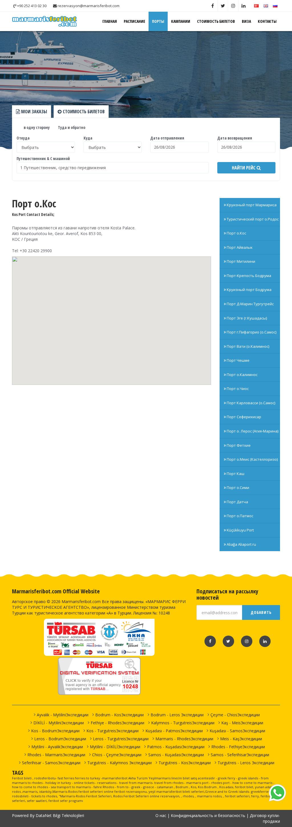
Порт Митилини (240, 261)
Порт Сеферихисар (243, 416)
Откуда (23, 138)
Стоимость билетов (216, 21)
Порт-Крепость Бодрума (248, 275)
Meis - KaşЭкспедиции (241, 738)
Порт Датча (237, 501)
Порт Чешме (238, 360)
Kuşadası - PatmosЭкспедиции (174, 730)
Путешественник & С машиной (43, 158)
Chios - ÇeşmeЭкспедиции (116, 754)
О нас (160, 815)
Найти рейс (244, 168)
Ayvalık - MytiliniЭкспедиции (62, 714)
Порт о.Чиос (237, 388)
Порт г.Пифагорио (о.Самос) (251, 332)
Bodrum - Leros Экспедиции (177, 714)
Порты (158, 21)
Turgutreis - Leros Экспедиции (246, 762)
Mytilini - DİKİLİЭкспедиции (115, 746)
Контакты (267, 21)
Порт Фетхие (238, 445)
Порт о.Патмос (239, 515)
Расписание (134, 21)
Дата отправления (167, 138)
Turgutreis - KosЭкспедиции (185, 762)
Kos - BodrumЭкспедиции (55, 730)
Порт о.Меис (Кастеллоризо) (252, 459)
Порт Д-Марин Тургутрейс (250, 303)
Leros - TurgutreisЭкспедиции (121, 738)
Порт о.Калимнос (241, 374)
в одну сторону (36, 127)
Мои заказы (33, 111)
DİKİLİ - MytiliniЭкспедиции (58, 722)
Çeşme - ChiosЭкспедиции (235, 714)
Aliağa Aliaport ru (241, 544)
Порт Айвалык (239, 247)
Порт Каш (235, 473)
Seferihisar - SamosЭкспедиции (51, 762)
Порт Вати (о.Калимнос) (247, 346)
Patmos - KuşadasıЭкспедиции (175, 746)
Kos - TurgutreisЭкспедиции (112, 730)
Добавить (261, 612)
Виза (246, 21)
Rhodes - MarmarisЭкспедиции (56, 754)
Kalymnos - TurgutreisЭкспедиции (182, 722)
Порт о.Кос (236, 233)
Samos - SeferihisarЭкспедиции (240, 754)
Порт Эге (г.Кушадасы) (246, 318)
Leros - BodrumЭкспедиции (60, 738)
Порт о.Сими (237, 487)
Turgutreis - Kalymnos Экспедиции (119, 762)
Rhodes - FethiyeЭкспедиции (238, 746)
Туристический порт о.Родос (252, 219)
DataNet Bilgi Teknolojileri (60, 815)
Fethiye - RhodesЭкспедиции (117, 722)
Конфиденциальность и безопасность (208, 815)
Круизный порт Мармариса (251, 204)
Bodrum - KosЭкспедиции (119, 714)
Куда (88, 138)
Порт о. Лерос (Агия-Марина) (252, 431)
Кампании (180, 21)
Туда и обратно (71, 127)
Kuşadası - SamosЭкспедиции (237, 730)
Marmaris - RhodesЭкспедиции (184, 738)
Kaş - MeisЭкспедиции (242, 722)
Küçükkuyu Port (240, 530)
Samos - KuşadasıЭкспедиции (176, 754)
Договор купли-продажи (265, 818)
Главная (109, 21)
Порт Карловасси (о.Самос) (250, 402)
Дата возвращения (234, 138)
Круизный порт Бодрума (248, 289)
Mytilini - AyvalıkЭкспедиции (57, 746)
